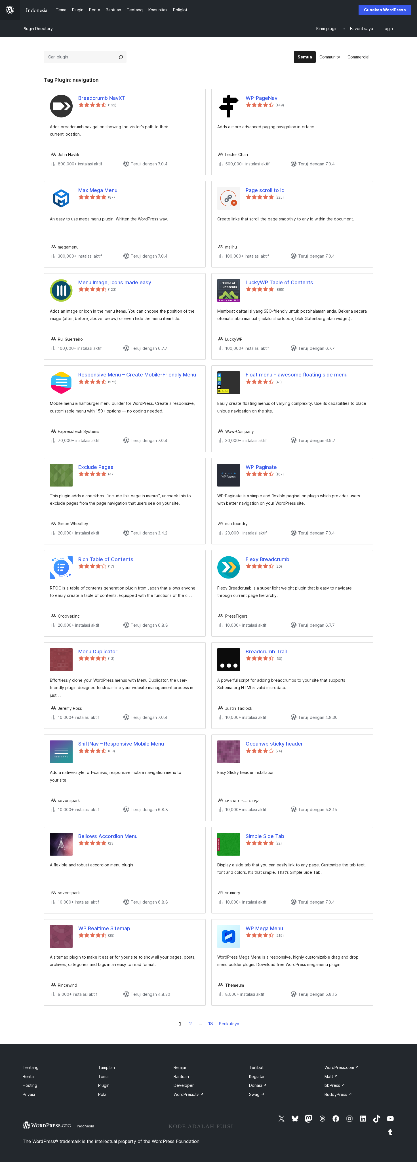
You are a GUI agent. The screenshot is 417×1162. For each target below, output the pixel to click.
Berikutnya (229, 1023)
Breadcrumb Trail (266, 651)
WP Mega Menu (264, 928)
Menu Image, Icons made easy (114, 282)
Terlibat (256, 1067)
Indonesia (85, 1126)
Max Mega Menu (97, 190)
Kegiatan (257, 1076)
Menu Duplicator (97, 651)
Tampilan (106, 1067)
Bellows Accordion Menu (108, 836)
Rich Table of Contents (105, 559)
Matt (331, 1076)
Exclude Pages (95, 467)
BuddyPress (338, 1094)
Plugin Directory (38, 28)
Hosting (30, 1085)
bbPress (335, 1085)
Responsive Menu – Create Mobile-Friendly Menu (137, 375)
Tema (103, 1076)
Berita (28, 1076)
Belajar (180, 1067)
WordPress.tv (189, 1094)
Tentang (31, 1067)
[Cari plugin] (121, 57)
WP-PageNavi (262, 98)
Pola (102, 1094)
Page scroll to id (265, 190)
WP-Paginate (261, 467)
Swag (256, 1094)
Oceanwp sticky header (274, 744)
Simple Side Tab (265, 836)
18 (210, 1023)
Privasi (29, 1094)
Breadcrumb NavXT (101, 98)
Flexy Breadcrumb (267, 559)
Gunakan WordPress (385, 9)
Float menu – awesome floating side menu (297, 375)
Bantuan (181, 1076)
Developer (184, 1085)
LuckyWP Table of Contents (279, 282)
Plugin (103, 1085)
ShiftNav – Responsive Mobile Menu (121, 744)
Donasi (258, 1085)
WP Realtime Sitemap (104, 928)
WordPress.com (342, 1067)
